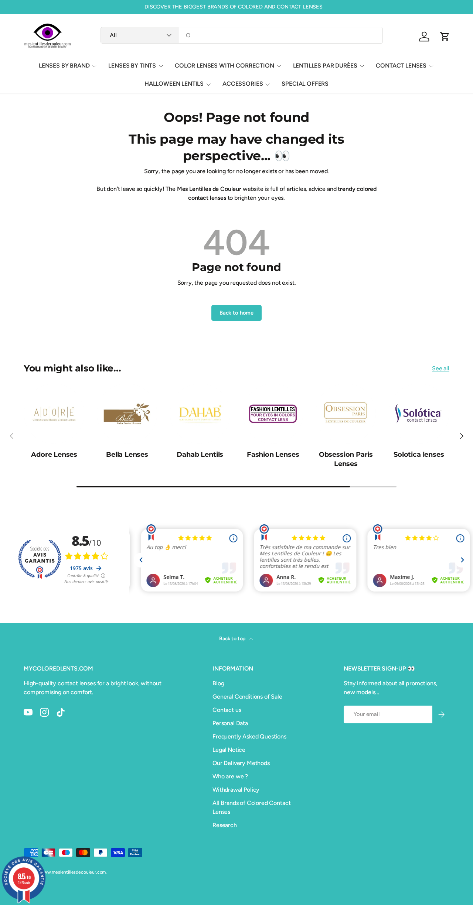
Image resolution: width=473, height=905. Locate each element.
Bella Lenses (127, 454)
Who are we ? (230, 776)
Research (224, 825)
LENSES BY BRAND (64, 65)
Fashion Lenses (273, 454)
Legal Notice (228, 749)
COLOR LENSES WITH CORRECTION (224, 65)
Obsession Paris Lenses (346, 458)
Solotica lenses (419, 454)
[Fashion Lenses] (273, 414)
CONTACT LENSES (401, 65)
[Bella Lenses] (127, 414)
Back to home (236, 312)
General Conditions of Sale (247, 696)
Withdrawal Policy (235, 789)
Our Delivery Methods (241, 763)
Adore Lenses (54, 454)
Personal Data (230, 723)
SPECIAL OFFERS (305, 83)
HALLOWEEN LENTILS (174, 83)
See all (440, 368)
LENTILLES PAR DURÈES (325, 65)
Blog (218, 683)
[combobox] (241, 35)
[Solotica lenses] (419, 414)
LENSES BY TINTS (132, 65)
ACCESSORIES (242, 83)
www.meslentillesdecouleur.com (73, 872)
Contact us (226, 709)
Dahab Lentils (200, 454)
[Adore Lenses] (54, 414)
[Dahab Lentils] (200, 414)
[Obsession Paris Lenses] (346, 414)
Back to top (232, 638)
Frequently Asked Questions (249, 736)
